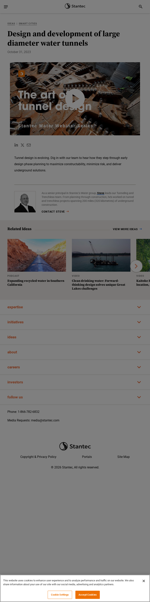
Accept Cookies (88, 594)
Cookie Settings (60, 594)
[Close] (143, 581)
